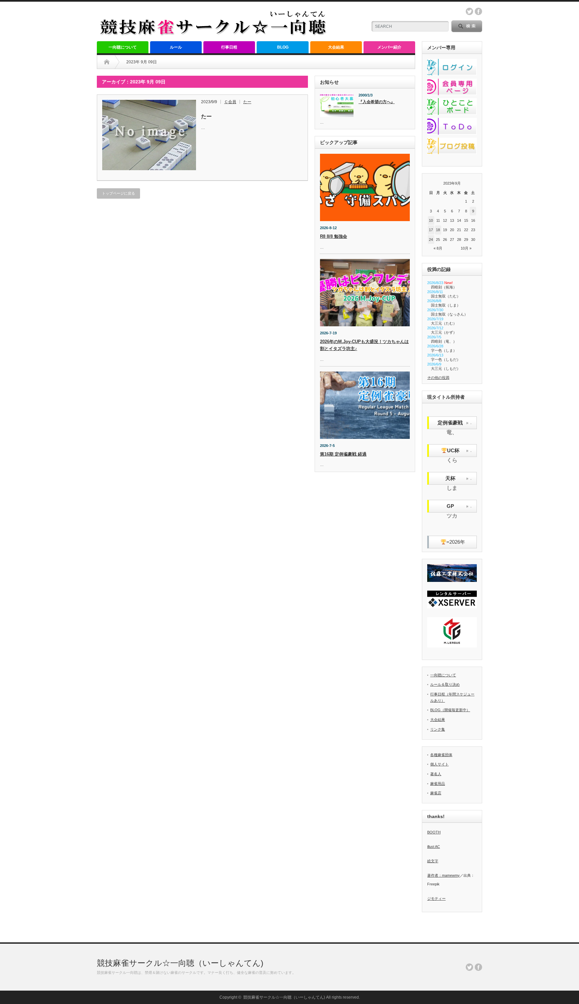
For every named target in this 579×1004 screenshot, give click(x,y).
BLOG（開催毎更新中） (450, 710)
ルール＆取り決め (445, 684)
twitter (469, 11)
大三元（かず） (444, 332)
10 (431, 220)
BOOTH (434, 832)
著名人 (435, 774)
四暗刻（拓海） (444, 287)
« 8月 (438, 248)
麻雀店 (435, 793)
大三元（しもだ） (445, 368)
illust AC (433, 847)
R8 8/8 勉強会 (333, 236)
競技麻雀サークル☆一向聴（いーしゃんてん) (180, 962)
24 (431, 240)
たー (247, 101)
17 (431, 230)
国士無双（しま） (445, 305)
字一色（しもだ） (445, 359)
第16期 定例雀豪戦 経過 (343, 454)
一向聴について (123, 47)
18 (438, 230)
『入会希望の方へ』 (377, 101)
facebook (478, 11)
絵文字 (432, 861)
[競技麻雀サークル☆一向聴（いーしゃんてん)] (214, 33)
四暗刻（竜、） (444, 341)
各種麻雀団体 (441, 755)
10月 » (466, 248)
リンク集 (437, 729)
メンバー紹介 (389, 47)
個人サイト (439, 764)
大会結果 (336, 47)
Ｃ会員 (230, 101)
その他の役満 (438, 378)
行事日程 (229, 47)
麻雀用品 (437, 784)
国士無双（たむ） (445, 296)
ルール (176, 47)
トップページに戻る (118, 193)
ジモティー (436, 898)
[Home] (107, 62)
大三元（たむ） (444, 323)
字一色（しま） (444, 350)
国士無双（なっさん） (449, 314)
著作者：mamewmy (443, 875)
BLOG (282, 47)
